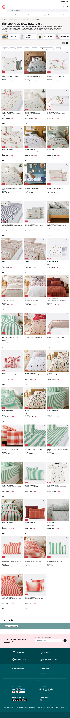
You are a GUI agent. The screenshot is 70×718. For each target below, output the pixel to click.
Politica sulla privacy (41, 707)
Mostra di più (4, 31)
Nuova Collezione (26, 15)
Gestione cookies (50, 707)
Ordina (4, 49)
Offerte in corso (33, 707)
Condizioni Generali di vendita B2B (22, 707)
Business (64, 15)
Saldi (5, 15)
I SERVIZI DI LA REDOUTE (44, 668)
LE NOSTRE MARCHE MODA (45, 673)
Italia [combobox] (64, 707)
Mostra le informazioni (35, 680)
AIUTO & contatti (16, 671)
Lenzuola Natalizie (36, 19)
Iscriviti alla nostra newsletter (43, 637)
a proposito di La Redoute (18, 668)
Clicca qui (49, 643)
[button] (66, 6)
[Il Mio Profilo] (59, 6)
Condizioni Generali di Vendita (8, 707)
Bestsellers (54, 15)
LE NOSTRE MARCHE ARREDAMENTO (46, 671)
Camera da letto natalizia (11, 626)
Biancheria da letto (14, 15)
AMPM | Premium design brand (41, 15)
